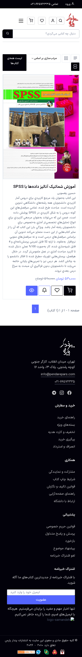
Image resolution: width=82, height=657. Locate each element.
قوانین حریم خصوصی (60, 526)
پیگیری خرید (66, 439)
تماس (44, 4)
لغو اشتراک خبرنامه (62, 555)
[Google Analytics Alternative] (26, 652)
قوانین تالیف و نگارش (61, 486)
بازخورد (70, 541)
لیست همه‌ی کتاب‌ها (14, 60)
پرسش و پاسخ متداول (60, 533)
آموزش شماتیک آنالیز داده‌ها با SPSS (44, 187)
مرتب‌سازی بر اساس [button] (45, 58)
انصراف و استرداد (64, 446)
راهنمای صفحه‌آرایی (62, 493)
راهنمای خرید (66, 417)
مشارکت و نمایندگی (62, 471)
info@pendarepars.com (58, 374)
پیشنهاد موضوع (64, 548)
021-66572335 (65, 381)
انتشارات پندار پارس (16, 640)
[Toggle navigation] (21, 21)
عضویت (41, 599)
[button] (60, 21)
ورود (68, 4)
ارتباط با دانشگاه (64, 501)
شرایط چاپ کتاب (64, 479)
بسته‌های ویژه (66, 424)
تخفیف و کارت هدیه (61, 432)
